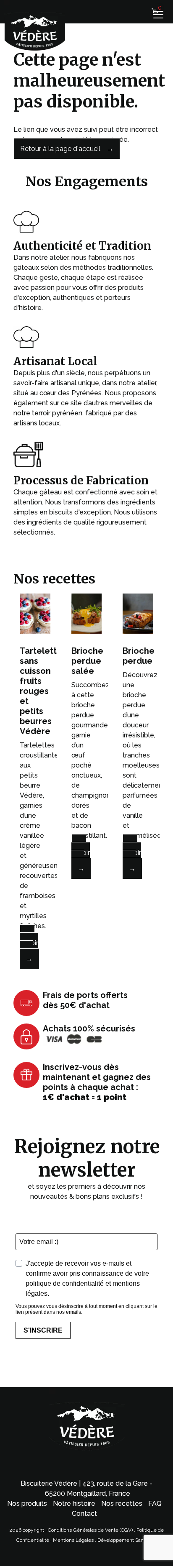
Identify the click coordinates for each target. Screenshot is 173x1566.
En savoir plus (29, 943)
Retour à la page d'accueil (60, 149)
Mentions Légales (74, 1540)
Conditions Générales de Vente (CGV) (90, 1530)
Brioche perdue (139, 656)
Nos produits (27, 1503)
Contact (84, 1513)
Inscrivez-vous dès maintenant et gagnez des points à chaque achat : (97, 1082)
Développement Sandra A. (127, 1540)
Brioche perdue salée (87, 661)
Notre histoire (74, 1503)
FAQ (155, 1503)
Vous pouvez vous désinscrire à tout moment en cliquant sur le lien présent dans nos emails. (86, 1309)
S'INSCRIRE (43, 1330)
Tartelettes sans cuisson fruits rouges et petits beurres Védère (43, 691)
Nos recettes (121, 1503)
